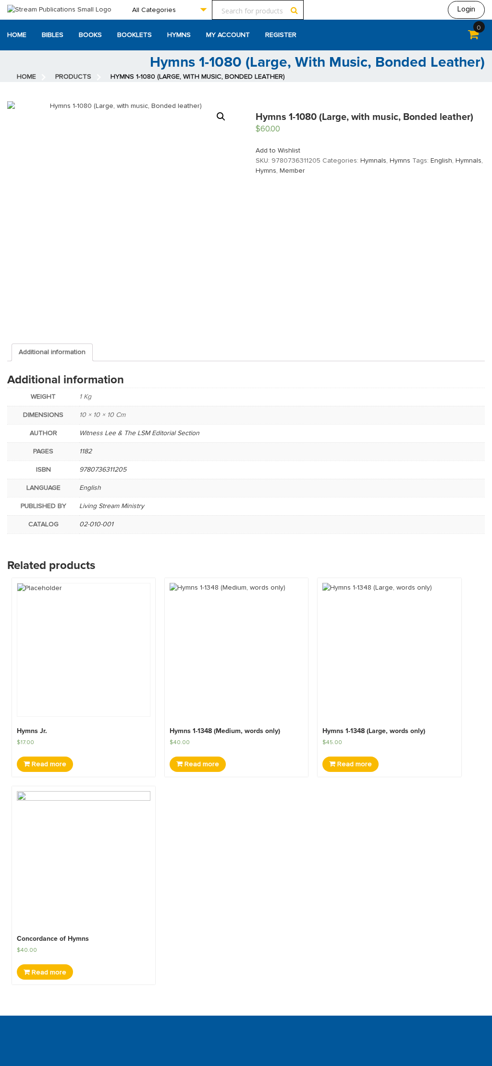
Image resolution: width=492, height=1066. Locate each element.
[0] (473, 36)
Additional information (52, 352)
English (441, 160)
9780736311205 (102, 469)
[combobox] (169, 10)
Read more (48, 764)
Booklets (134, 35)
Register (280, 35)
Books (90, 35)
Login (466, 9)
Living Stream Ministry (111, 506)
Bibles (52, 35)
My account (228, 35)
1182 (85, 451)
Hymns (179, 35)
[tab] (52, 352)
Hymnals (373, 160)
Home (16, 35)
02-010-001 (96, 524)
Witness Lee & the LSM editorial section (139, 433)
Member (292, 170)
